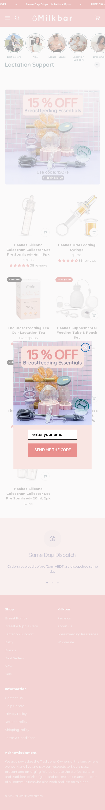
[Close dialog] (85, 347)
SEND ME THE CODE (52, 450)
